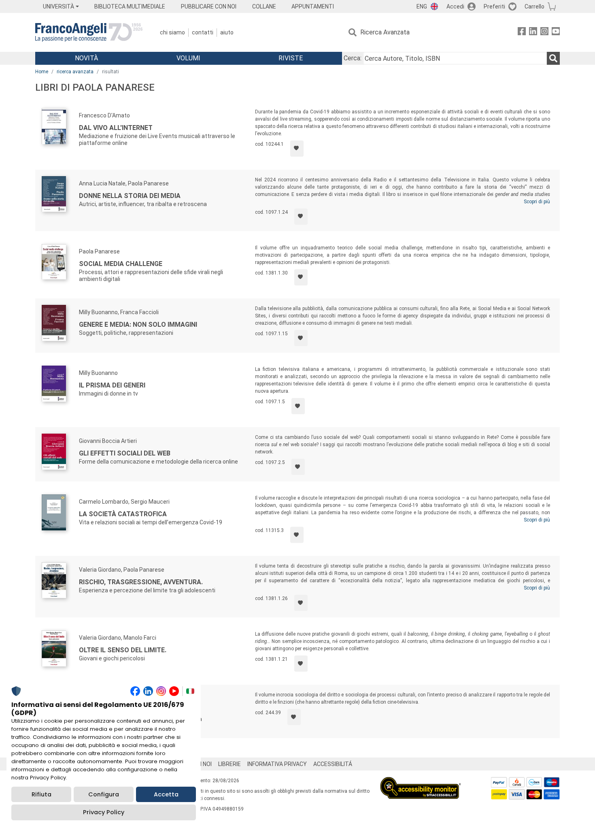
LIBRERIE (229, 764)
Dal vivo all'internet (116, 128)
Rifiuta (41, 794)
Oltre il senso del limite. (122, 650)
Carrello (534, 6)
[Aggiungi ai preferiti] (297, 148)
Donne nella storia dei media (130, 196)
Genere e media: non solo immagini (138, 324)
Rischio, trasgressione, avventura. (141, 582)
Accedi (455, 6)
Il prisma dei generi (112, 385)
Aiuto (227, 32)
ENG (421, 6)
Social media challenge (120, 264)
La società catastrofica (123, 514)
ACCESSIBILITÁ (332, 764)
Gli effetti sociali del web (124, 453)
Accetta (166, 794)
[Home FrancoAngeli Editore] (88, 32)
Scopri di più (537, 201)
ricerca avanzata (75, 71)
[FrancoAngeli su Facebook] (522, 32)
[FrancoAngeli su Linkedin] (533, 32)
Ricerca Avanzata (385, 32)
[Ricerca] (553, 58)
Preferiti (494, 6)
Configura (103, 794)
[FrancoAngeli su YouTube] (556, 32)
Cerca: (352, 58)
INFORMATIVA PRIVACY (277, 764)
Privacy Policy (103, 812)
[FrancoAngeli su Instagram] (544, 32)
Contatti (202, 32)
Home (41, 71)
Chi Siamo (172, 32)
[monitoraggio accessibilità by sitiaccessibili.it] (420, 781)
